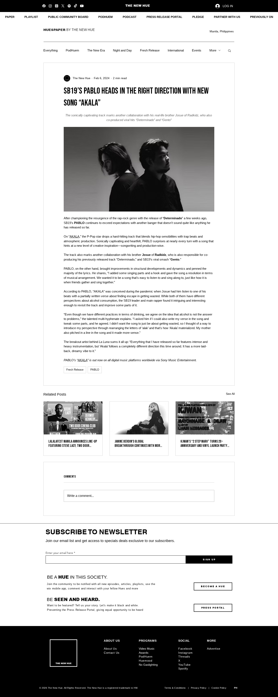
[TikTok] (75, 6)
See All (230, 393)
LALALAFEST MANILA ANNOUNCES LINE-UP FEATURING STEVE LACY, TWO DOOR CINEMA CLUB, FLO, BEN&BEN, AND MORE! (72, 443)
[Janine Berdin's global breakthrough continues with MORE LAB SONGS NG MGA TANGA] (139, 417)
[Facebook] (44, 6)
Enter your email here (59, 552)
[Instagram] (50, 6)
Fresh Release (150, 50)
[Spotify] (69, 6)
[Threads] (57, 6)
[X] (63, 6)
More (212, 50)
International (176, 50)
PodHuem (72, 50)
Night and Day (122, 50)
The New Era (96, 50)
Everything (50, 50)
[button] (261, 17)
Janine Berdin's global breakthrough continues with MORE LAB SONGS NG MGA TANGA (138, 443)
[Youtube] (82, 6)
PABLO (94, 369)
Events (196, 50)
